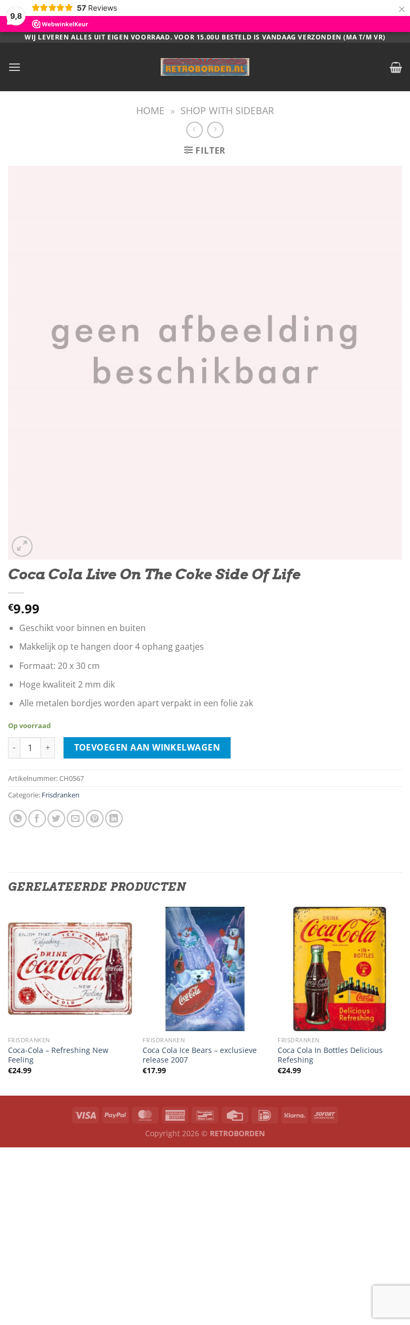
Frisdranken (61, 795)
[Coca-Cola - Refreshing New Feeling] (70, 969)
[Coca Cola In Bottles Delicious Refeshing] (340, 969)
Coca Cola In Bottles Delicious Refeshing (330, 1055)
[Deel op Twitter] (56, 818)
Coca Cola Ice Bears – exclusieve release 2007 (200, 1055)
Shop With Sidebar (227, 110)
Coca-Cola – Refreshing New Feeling (58, 1055)
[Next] (401, 1000)
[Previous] (9, 1000)
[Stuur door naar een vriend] (75, 818)
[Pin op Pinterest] (95, 818)
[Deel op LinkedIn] (114, 818)
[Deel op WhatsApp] (18, 818)
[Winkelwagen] (396, 67)
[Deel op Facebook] (37, 818)
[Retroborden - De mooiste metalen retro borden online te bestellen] (205, 67)
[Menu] (14, 67)
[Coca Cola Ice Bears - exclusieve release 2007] (205, 969)
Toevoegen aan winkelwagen (147, 747)
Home (150, 110)
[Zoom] (22, 546)
